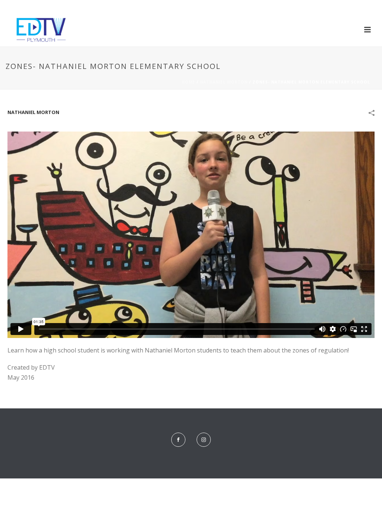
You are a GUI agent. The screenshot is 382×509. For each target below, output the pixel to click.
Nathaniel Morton (224, 82)
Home (188, 82)
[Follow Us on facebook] (178, 440)
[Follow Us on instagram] (204, 440)
